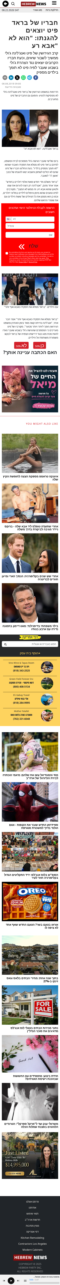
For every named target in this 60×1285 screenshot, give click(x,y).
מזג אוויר (37, 10)
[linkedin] (11, 77)
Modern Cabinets (32, 1249)
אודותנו (32, 1207)
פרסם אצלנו (32, 1201)
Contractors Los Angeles (32, 1243)
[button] (9, 219)
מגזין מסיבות (32, 1225)
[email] (4, 77)
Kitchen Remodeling (32, 1237)
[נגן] (11, 1280)
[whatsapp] (23, 77)
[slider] (44, 1283)
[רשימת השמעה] (25, 1280)
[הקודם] (4, 1280)
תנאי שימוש (32, 1213)
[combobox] (30, 644)
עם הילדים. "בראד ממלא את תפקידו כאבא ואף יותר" (31, 307)
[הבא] (18, 1280)
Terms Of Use (33, 262)
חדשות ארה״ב (32, 1219)
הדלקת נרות (52, 10)
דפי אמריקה (32, 1231)
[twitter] (17, 77)
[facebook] (35, 77)
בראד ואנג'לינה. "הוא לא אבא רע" (41, 148)
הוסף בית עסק (30, 653)
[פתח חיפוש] (13, 4)
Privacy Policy (23, 262)
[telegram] (29, 77)
